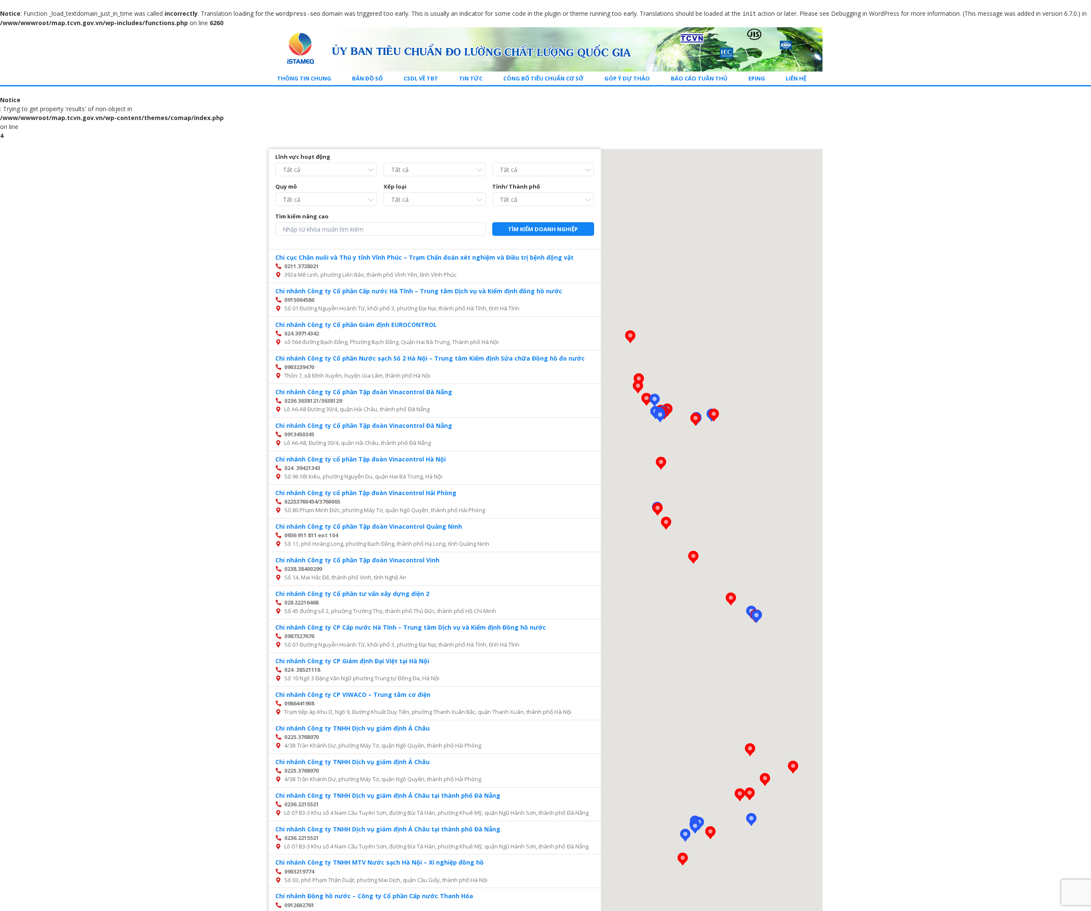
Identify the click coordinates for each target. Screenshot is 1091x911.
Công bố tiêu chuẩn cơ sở (543, 78)
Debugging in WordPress (865, 13)
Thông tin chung (304, 78)
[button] (654, 400)
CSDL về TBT (421, 78)
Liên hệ (796, 78)
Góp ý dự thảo (627, 78)
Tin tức (470, 78)
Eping (756, 78)
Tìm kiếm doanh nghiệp (543, 229)
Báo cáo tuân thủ (699, 78)
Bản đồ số (367, 78)
